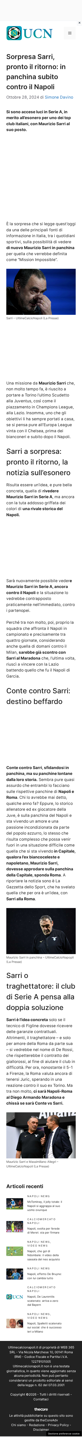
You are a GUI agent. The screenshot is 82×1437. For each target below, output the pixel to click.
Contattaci (41, 1399)
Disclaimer (41, 1430)
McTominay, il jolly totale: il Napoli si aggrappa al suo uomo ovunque (44, 1206)
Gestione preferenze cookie (64, 1433)
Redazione (37, 1425)
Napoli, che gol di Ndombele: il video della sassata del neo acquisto (43, 1255)
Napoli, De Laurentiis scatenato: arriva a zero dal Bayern (42, 1300)
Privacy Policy (58, 1425)
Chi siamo (18, 1425)
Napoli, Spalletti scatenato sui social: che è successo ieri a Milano (44, 1327)
